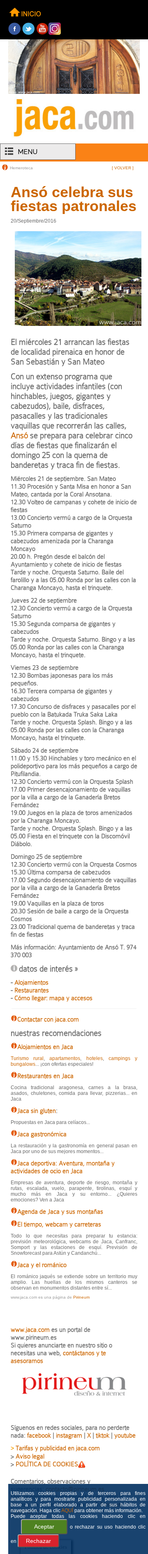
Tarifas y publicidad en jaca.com (58, 1448)
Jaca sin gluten (36, 1110)
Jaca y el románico (42, 1264)
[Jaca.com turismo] (74, 138)
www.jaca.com (30, 1329)
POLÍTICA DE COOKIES (47, 1464)
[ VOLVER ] (123, 168)
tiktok (102, 1435)
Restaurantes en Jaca (45, 1075)
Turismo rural (27, 1058)
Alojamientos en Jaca (45, 1046)
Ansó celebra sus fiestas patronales (73, 199)
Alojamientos (31, 982)
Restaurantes (31, 990)
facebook (39, 1435)
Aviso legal (30, 1456)
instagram (69, 1435)
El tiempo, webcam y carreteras (59, 1224)
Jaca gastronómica (42, 1134)
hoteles (94, 1058)
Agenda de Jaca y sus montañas (60, 1211)
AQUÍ (67, 1510)
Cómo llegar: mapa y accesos (53, 997)
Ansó (19, 435)
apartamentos (64, 1058)
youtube (125, 1435)
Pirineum (81, 1297)
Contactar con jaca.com (48, 1019)
